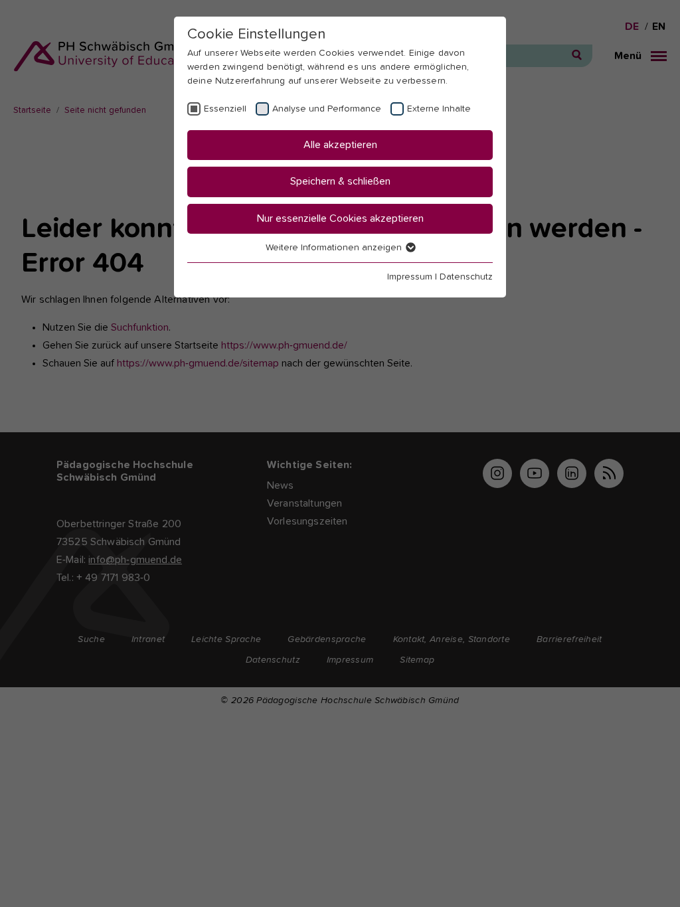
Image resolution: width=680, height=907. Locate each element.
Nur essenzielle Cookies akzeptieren (340, 218)
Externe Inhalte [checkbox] (439, 109)
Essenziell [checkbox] (225, 109)
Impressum (409, 277)
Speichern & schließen (340, 181)
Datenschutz (466, 277)
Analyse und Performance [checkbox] (326, 109)
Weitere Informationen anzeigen (335, 247)
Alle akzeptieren (340, 144)
